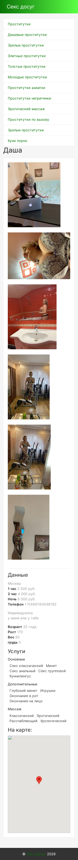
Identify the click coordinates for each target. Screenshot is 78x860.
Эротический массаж (26, 109)
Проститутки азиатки (26, 87)
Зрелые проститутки (26, 45)
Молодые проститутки (27, 77)
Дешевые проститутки (27, 34)
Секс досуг (21, 6)
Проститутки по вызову (28, 119)
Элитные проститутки (27, 56)
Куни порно (17, 141)
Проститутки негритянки (29, 98)
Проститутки (19, 24)
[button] (39, 780)
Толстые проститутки (27, 66)
